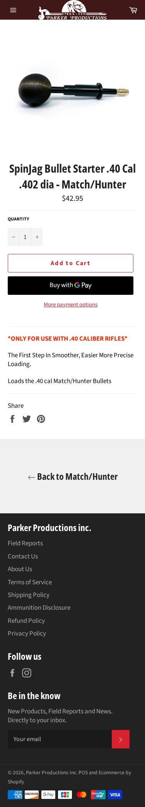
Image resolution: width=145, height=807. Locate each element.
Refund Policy (26, 620)
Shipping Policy (28, 595)
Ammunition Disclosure (39, 607)
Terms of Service (30, 582)
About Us (20, 569)
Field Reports (25, 543)
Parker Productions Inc (51, 772)
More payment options (70, 305)
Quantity (18, 219)
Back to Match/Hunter (77, 476)
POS (83, 772)
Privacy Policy (27, 633)
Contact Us (23, 556)
